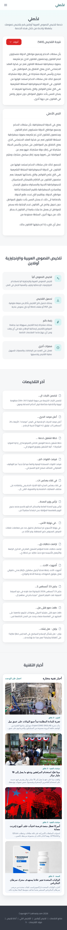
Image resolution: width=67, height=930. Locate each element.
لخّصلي (60, 5)
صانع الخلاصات (55, 918)
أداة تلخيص (12, 918)
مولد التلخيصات (35, 922)
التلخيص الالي (25, 918)
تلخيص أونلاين (40, 918)
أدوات (15, 42)
